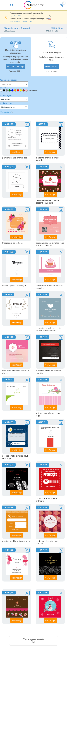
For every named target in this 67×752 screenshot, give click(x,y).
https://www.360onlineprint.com (21, 21)
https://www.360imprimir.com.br (20, 16)
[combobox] (14, 84)
